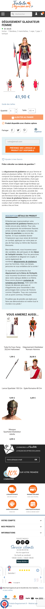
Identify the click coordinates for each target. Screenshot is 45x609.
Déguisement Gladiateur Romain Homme (33, 348)
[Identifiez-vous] (36, 13)
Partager (11, 130)
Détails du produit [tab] (27, 216)
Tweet (18, 130)
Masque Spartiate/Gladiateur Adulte (12, 431)
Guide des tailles (8, 104)
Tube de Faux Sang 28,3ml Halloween (12, 348)
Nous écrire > (22, 561)
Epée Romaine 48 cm (33, 388)
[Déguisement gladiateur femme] (9, 85)
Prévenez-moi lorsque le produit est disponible (22, 149)
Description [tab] (11, 216)
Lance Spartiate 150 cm (12, 388)
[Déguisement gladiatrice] (22, 85)
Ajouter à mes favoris (12, 159)
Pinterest (24, 130)
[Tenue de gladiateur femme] (36, 85)
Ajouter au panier (23, 117)
